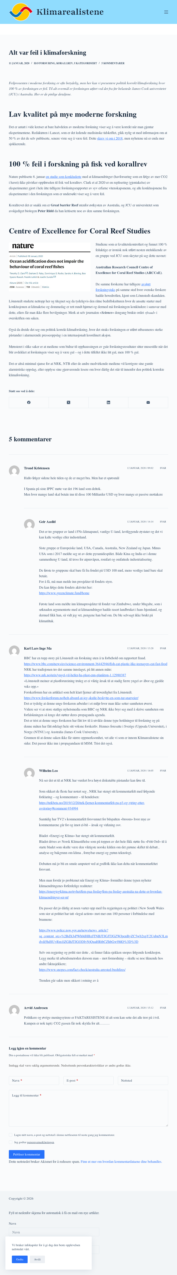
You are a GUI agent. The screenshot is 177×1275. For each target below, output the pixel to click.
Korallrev (64, 63)
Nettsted (126, 1080)
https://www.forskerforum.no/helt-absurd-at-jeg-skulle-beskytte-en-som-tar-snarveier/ (81, 697)
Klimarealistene (70, 12)
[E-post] (148, 402)
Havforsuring (44, 63)
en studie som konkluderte (63, 176)
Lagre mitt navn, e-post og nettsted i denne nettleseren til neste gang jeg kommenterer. (64, 1135)
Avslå (37, 1259)
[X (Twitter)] (68, 402)
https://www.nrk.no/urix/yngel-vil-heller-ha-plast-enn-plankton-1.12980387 (75, 675)
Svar (163, 468)
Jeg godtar (34, 1142)
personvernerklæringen (40, 1142)
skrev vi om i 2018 (110, 138)
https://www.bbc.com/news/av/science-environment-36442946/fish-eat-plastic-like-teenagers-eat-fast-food (95, 663)
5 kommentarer (113, 63)
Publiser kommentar (26, 1154)
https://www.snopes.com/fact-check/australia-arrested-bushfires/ (82, 969)
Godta (19, 1259)
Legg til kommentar (26, 1095)
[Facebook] (29, 402)
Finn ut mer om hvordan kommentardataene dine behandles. (121, 1161)
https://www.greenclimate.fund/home (64, 593)
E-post (72, 1080)
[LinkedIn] (108, 402)
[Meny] (166, 12)
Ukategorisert (85, 63)
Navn (17, 1080)
